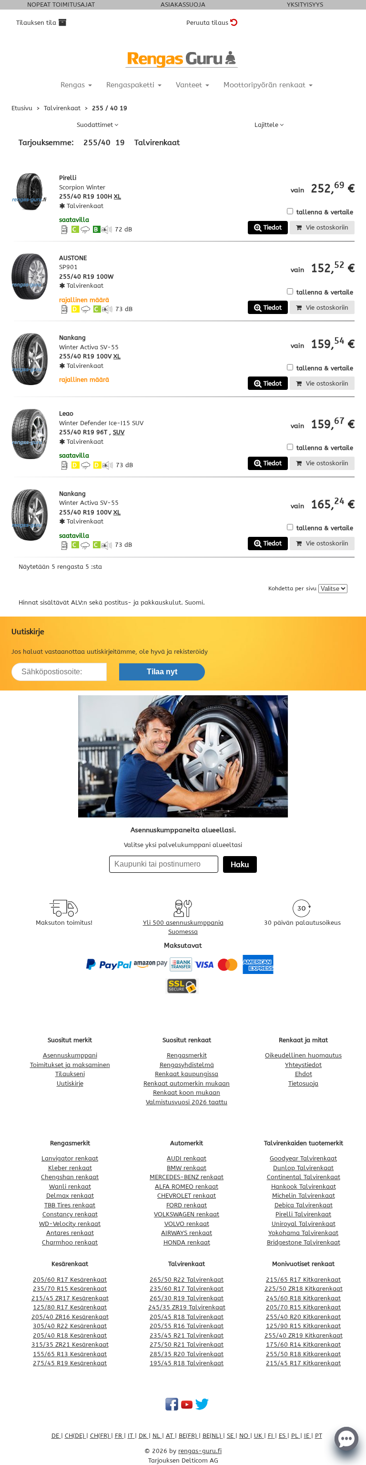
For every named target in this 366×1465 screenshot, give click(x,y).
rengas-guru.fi (200, 1451)
